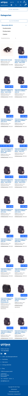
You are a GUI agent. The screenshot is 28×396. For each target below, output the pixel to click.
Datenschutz (14, 389)
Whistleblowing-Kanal (14, 391)
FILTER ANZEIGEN (13, 9)
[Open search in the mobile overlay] (16, 5)
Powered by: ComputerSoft (14, 394)
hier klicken (6, 350)
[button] (11, 5)
